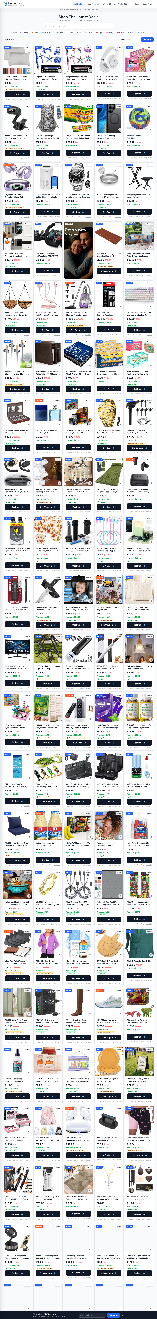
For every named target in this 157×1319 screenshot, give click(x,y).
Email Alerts (148, 4)
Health (121, 33)
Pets (71, 33)
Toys (100, 33)
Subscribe (113, 1315)
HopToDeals (15, 3)
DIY (80, 33)
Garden (61, 33)
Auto (131, 33)
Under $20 (122, 4)
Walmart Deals (109, 4)
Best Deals (135, 4)
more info (95, 10)
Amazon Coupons (92, 4)
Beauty (110, 33)
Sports (90, 33)
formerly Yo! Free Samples (15, 5)
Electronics (48, 33)
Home (36, 33)
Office (142, 33)
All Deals (78, 4)
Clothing (25, 33)
